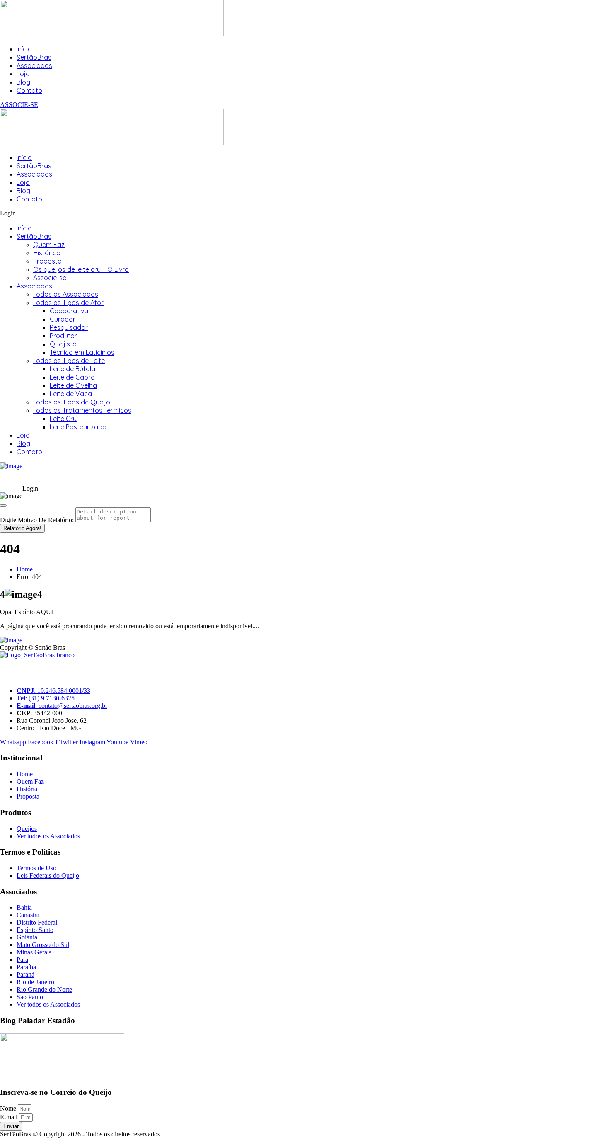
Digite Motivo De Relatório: (37, 519)
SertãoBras (34, 57)
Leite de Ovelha (73, 385)
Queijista (63, 344)
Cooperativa (69, 311)
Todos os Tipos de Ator (68, 302)
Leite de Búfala (72, 369)
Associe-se (49, 278)
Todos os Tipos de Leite (69, 360)
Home (25, 569)
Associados (34, 65)
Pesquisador (69, 327)
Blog (23, 82)
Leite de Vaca (71, 394)
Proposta (47, 261)
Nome (9, 1108)
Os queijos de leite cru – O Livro (81, 269)
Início (24, 49)
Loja (23, 74)
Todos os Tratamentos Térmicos (82, 410)
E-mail (9, 1117)
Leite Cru (63, 418)
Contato (29, 90)
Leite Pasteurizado (78, 427)
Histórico (46, 253)
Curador (62, 319)
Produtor (63, 336)
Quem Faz (49, 244)
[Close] (3, 505)
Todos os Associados (65, 294)
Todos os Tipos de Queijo (71, 402)
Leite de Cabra (72, 377)
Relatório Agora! (22, 528)
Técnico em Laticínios (82, 352)
